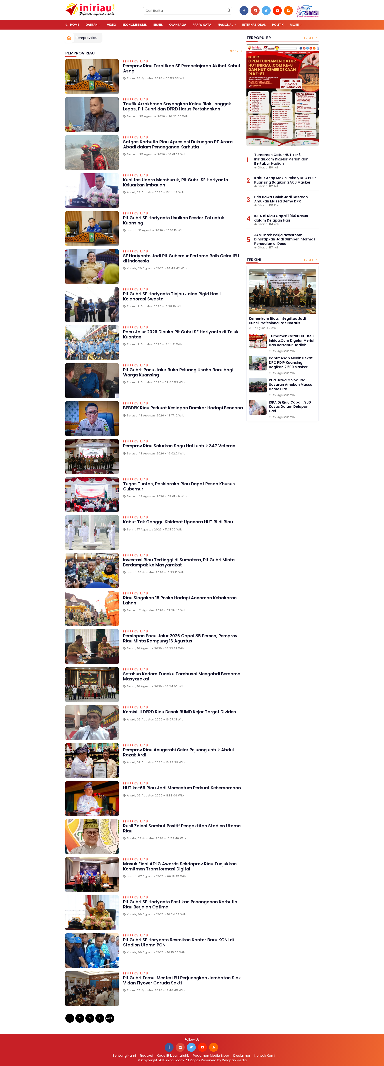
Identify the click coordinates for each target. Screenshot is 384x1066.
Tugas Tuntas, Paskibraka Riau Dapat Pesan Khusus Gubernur (179, 486)
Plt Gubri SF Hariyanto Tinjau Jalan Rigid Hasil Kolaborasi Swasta (172, 296)
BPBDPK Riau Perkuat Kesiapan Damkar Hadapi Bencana (183, 408)
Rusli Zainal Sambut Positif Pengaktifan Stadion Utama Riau (182, 828)
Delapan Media (234, 1060)
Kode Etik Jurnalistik (173, 1055)
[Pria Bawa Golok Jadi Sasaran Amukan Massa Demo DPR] (258, 385)
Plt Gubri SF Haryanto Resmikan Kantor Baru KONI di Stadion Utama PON (178, 942)
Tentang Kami (124, 1055)
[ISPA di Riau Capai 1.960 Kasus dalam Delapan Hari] (258, 407)
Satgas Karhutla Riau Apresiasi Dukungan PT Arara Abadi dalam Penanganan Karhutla (178, 144)
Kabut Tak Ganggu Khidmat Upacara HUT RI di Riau (178, 522)
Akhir (110, 1018)
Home (74, 24)
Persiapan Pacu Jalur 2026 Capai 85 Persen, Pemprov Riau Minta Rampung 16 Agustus (180, 638)
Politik (277, 24)
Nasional (225, 24)
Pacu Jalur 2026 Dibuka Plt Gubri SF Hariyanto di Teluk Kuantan (181, 334)
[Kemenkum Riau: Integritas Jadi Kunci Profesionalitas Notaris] (282, 291)
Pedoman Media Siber (211, 1055)
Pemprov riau (86, 37)
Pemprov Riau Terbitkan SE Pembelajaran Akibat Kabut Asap (181, 68)
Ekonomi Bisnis (134, 24)
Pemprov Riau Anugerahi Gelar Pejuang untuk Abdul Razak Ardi (178, 752)
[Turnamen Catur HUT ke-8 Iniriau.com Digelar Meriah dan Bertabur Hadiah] (282, 95)
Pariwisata (202, 24)
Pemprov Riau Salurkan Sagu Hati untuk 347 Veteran (179, 446)
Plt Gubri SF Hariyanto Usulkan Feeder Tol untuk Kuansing (173, 220)
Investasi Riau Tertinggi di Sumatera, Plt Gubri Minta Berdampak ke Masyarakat (179, 562)
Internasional (254, 24)
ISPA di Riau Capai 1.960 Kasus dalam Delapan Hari (281, 218)
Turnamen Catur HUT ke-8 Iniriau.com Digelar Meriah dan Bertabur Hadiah (281, 159)
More (294, 24)
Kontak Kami (264, 1055)
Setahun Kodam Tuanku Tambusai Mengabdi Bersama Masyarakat (181, 676)
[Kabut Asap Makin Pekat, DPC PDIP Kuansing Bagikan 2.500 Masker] (258, 363)
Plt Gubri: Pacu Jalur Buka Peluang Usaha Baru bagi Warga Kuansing (178, 372)
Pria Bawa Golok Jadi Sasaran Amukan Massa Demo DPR (281, 199)
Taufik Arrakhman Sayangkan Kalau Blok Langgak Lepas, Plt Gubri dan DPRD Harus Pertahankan (177, 106)
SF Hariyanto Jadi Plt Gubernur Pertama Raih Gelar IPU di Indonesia (181, 258)
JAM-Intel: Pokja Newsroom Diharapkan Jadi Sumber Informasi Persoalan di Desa (285, 239)
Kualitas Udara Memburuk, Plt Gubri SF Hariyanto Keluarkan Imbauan (175, 182)
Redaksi (146, 1055)
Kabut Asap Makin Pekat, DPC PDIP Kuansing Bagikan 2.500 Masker (285, 180)
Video (111, 24)
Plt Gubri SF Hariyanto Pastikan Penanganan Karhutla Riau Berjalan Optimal (180, 904)
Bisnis (158, 24)
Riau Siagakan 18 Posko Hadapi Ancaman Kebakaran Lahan (180, 600)
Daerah (92, 24)
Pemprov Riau (135, 61)
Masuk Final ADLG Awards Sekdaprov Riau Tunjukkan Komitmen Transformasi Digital (180, 866)
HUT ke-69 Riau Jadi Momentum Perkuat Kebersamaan (182, 788)
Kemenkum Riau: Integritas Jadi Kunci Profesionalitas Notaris (277, 320)
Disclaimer (241, 1055)
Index (234, 51)
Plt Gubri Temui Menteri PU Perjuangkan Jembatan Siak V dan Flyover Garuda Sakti (182, 980)
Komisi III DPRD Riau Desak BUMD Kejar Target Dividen (179, 712)
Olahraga (177, 24)
